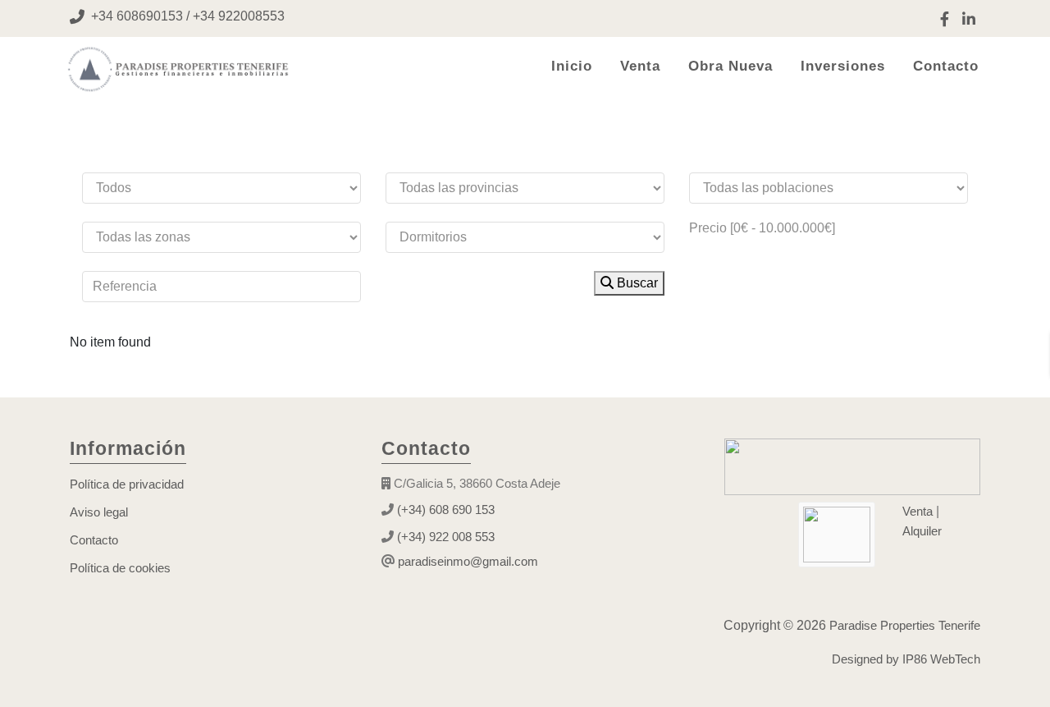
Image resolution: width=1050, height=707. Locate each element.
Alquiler (922, 531)
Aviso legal (99, 512)
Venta (640, 66)
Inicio (571, 66)
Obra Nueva (730, 66)
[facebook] (944, 18)
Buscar (636, 283)
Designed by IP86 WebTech (906, 659)
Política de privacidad (127, 484)
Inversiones (843, 66)
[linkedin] (968, 18)
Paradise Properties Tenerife (903, 625)
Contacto (946, 66)
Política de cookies (120, 568)
